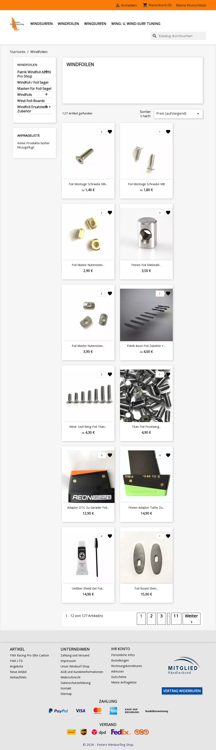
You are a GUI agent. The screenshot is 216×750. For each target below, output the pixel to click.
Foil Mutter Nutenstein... (88, 265)
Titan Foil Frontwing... (146, 427)
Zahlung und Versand (75, 655)
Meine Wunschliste (191, 5)
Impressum (68, 661)
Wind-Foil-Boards (31, 101)
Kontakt (66, 688)
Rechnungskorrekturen (126, 666)
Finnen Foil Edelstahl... (146, 265)
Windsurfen (41, 23)
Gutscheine (118, 677)
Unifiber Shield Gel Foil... (88, 588)
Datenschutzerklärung (75, 683)
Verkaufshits (18, 677)
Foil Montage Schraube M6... (88, 184)
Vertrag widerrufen (182, 691)
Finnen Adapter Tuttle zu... (146, 507)
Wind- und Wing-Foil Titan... (88, 427)
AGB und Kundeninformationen (82, 672)
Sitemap (66, 694)
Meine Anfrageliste (124, 682)
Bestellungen (120, 660)
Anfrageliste (28, 135)
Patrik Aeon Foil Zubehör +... (146, 346)
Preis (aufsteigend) (178, 113)
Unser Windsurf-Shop (75, 666)
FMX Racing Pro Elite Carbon (29, 655)
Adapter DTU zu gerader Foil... (88, 507)
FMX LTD (16, 661)
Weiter (191, 619)
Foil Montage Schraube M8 (146, 184)
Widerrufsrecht (71, 677)
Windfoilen (68, 23)
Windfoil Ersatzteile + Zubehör (34, 109)
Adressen (117, 671)
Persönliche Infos (123, 655)
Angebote (16, 666)
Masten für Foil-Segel (34, 88)
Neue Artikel (18, 672)
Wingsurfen (95, 23)
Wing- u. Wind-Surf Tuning (135, 23)
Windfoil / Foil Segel (32, 82)
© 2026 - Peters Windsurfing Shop (108, 744)
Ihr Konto (120, 649)
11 (176, 616)
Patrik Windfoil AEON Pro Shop (34, 74)
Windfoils (24, 94)
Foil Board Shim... (146, 588)
